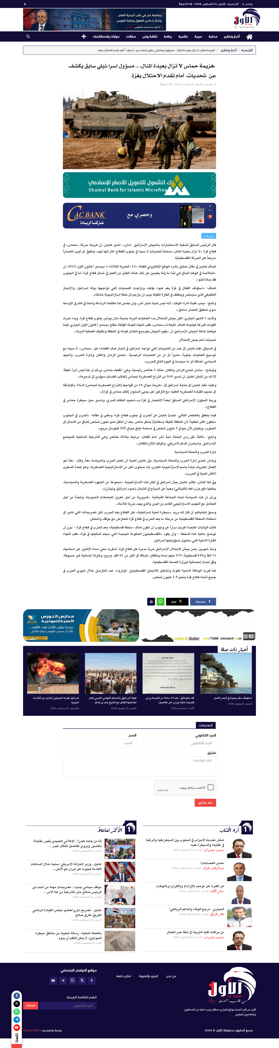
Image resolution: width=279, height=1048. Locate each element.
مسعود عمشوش (214, 849)
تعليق (211, 753)
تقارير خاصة (123, 976)
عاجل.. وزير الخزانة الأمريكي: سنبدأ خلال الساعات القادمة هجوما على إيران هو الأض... (66, 866)
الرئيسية (247, 50)
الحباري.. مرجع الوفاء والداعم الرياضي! (196, 909)
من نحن (171, 976)
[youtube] (53, 981)
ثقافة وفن (149, 36)
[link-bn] (94, 19)
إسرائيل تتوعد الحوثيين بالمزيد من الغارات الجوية (56, 700)
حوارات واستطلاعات (106, 36)
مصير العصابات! (212, 863)
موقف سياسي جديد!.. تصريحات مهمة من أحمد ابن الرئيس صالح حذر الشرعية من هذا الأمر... (67, 889)
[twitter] (82, 981)
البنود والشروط (148, 976)
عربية (198, 36)
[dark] (25, 4)
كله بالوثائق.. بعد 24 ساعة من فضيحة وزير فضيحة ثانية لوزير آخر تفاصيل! (169, 700)
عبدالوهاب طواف (213, 868)
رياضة (168, 36)
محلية (213, 36)
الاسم (132, 735)
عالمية (183, 36)
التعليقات (206, 725)
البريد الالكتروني (205, 735)
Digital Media (32, 1030)
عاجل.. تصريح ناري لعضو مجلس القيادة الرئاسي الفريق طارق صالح (67, 912)
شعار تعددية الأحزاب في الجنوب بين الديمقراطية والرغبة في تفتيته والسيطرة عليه (185, 842)
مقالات (131, 36)
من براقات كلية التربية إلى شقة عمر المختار (195, 932)
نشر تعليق (205, 802)
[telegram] (63, 981)
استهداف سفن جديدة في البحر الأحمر (232, 698)
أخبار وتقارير (232, 36)
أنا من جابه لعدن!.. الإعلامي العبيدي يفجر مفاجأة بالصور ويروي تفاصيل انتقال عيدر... (67, 843)
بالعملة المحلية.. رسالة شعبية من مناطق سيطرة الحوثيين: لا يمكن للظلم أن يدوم (68, 935)
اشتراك (30, 1005)
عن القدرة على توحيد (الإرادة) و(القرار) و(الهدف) (190, 886)
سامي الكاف (217, 891)
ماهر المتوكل (217, 914)
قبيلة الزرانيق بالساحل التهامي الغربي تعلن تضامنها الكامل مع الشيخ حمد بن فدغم (112, 700)
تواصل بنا (247, 4)
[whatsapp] (72, 981)
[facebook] (92, 981)
